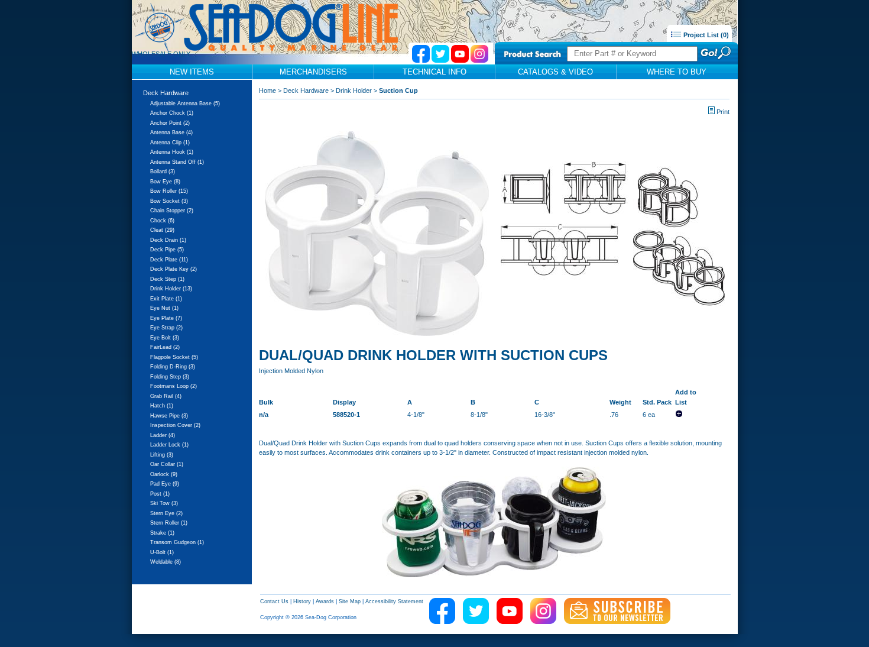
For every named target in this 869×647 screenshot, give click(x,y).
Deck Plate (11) (169, 260)
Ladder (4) (162, 435)
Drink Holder (354, 90)
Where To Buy (676, 71)
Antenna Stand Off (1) (177, 162)
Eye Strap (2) (166, 328)
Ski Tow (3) (164, 503)
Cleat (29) (162, 230)
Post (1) (160, 494)
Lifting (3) (161, 455)
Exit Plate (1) (166, 299)
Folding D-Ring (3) (172, 367)
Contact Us (274, 601)
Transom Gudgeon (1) (177, 542)
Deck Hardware (166, 92)
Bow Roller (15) (169, 191)
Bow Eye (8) (165, 182)
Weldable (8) (165, 562)
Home (267, 90)
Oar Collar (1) (166, 464)
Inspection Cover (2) (175, 425)
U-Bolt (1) (162, 552)
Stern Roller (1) (168, 523)
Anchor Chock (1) (171, 113)
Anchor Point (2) (170, 123)
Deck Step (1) (167, 279)
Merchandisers (313, 71)
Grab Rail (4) (165, 396)
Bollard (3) (162, 171)
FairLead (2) (165, 347)
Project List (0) (705, 34)
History (302, 601)
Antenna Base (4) (171, 132)
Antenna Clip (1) (170, 142)
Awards (325, 601)
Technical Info (434, 71)
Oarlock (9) (163, 474)
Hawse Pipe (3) (169, 416)
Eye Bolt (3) (164, 338)
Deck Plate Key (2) (173, 269)
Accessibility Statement (394, 601)
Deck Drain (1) (168, 240)
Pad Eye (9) (164, 484)
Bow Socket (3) (169, 201)
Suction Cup (398, 90)
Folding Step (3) (169, 377)
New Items (192, 71)
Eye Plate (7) (166, 318)
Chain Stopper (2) (171, 210)
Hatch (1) (161, 406)
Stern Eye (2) (166, 513)
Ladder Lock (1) (169, 445)
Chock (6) (162, 221)
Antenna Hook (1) (171, 152)
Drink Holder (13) (171, 289)
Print (722, 111)
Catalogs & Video (555, 71)
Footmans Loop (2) (173, 386)
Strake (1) (162, 533)
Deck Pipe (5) (167, 250)
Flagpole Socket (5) (174, 357)
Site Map (350, 601)
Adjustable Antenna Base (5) (185, 103)
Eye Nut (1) (164, 308)
